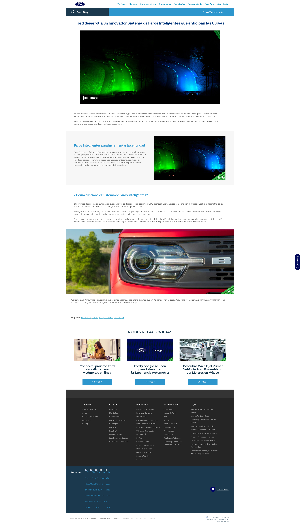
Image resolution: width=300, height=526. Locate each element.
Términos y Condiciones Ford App (204, 440)
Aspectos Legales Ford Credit (202, 426)
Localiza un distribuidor (118, 438)
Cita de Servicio (142, 442)
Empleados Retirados (172, 438)
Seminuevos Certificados (119, 442)
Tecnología (119, 318)
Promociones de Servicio (146, 445)
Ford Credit (113, 427)
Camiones (108, 318)
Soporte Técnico (143, 456)
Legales (126, 518)
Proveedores (169, 431)
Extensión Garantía (144, 413)
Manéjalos (113, 413)
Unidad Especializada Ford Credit (204, 433)
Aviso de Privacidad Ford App (202, 437)
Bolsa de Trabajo (170, 424)
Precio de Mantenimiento (146, 424)
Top (236, 515)
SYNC (139, 460)
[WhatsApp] (297, 262)
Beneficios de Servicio (145, 409)
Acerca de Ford (170, 413)
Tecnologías (168, 435)
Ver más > (97, 382)
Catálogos (113, 424)
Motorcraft (141, 435)
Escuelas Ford (169, 427)
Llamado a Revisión (144, 449)
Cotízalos (113, 409)
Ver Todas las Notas (215, 12)
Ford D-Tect (141, 417)
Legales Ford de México (200, 416)
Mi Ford (139, 438)
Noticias (167, 420)
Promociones (114, 417)
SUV (101, 318)
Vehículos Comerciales (145, 431)
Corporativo (168, 409)
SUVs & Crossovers (89, 409)
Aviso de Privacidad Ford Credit (203, 430)
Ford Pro (113, 431)
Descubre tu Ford (116, 435)
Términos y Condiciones (138, 518)
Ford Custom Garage (117, 420)
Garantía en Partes (144, 452)
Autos (95, 318)
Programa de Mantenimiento (148, 427)
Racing (85, 424)
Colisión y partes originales (146, 420)
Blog (165, 417)
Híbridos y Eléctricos (90, 417)
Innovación (86, 318)
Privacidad (151, 518)
